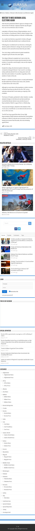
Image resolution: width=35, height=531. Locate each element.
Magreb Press (7, 459)
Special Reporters (7, 506)
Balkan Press (7, 399)
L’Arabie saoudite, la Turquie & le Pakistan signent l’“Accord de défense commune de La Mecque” (22, 240)
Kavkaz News (7, 443)
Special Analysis (7, 504)
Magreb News (7, 457)
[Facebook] (15, 228)
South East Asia (6, 501)
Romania (5, 484)
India (4, 419)
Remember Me (14, 291)
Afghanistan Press (8, 377)
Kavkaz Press (7, 445)
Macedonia (6, 452)
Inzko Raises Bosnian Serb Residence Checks (11, 134)
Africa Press (7, 385)
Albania (5, 389)
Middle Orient (6, 463)
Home (3, 13)
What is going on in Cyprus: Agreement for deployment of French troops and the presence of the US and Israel (17, 189)
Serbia (4, 493)
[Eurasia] (17, 5)
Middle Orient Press (9, 467)
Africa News (7, 383)
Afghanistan (6, 372)
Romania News (8, 487)
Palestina (5, 476)
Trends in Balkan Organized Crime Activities (12, 348)
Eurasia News (7, 413)
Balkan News (7, 396)
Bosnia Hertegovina (8, 405)
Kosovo (5, 449)
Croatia (5, 408)
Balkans (8, 13)
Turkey (4, 509)
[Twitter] (19, 228)
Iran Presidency (8, 426)
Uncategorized (6, 512)
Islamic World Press (9, 437)
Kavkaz (4, 441)
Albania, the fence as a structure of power (15, 212)
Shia (4, 495)
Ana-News (5, 391)
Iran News (6, 424)
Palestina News (8, 478)
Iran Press (6, 429)
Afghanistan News (8, 375)
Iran (4, 422)
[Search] (29, 223)
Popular (9, 235)
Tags (22, 235)
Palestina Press (8, 481)
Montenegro (6, 471)
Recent (3, 235)
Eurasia (4, 411)
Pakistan (5, 473)
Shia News (6, 498)
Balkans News (7, 402)
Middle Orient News (9, 465)
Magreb (5, 454)
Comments (16, 235)
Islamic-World (6, 432)
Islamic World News (9, 435)
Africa (4, 381)
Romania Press (8, 489)
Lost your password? (7, 295)
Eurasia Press (7, 416)
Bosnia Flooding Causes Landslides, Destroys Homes (23, 138)
